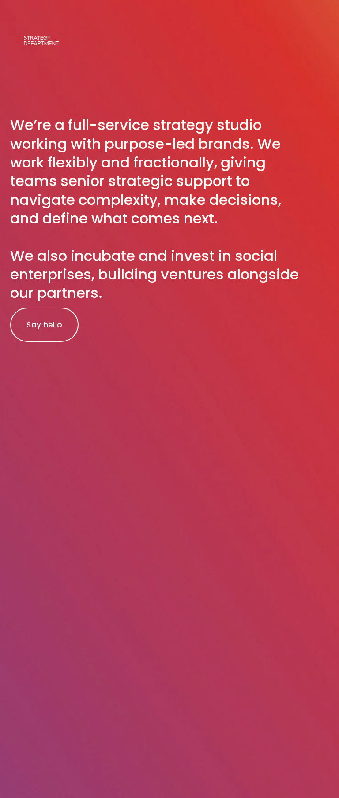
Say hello (44, 324)
